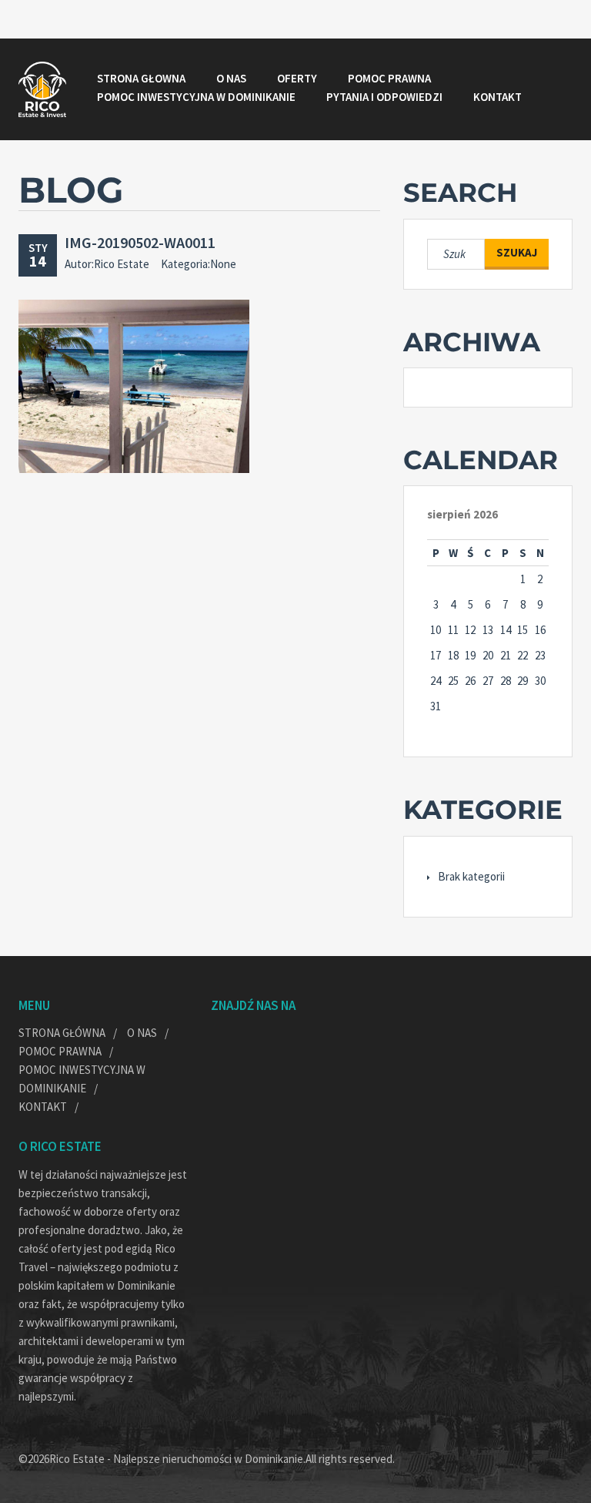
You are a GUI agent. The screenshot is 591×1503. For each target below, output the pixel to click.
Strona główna (61, 1032)
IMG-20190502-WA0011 (140, 242)
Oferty (297, 78)
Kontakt (497, 96)
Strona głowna (141, 78)
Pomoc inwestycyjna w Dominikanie (196, 96)
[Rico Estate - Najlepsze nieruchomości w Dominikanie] (42, 89)
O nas (231, 78)
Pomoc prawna (389, 78)
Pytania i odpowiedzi (384, 96)
